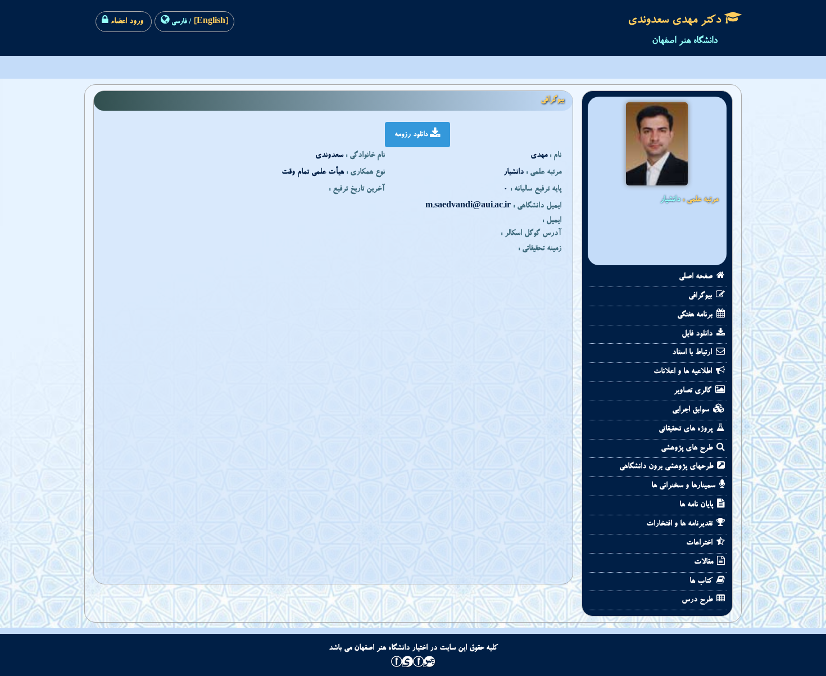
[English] (210, 21)
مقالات (704, 562)
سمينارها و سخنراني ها (684, 486)
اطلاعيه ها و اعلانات (683, 372)
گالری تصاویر (694, 391)
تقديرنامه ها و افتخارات (680, 524)
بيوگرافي (701, 296)
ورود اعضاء (125, 21)
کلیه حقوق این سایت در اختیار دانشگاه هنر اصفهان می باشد (413, 648)
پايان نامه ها (697, 505)
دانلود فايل (698, 334)
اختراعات (700, 543)
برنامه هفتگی (696, 315)
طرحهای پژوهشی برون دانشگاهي (667, 466)
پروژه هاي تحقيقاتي (687, 429)
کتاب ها (702, 581)
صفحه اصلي (697, 277)
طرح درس (698, 600)
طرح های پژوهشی (688, 448)
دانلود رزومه (412, 134)
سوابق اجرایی (691, 410)
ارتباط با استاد (693, 352)
